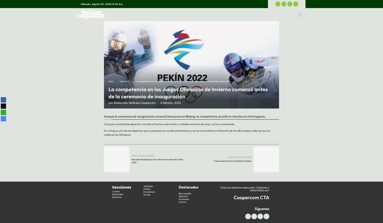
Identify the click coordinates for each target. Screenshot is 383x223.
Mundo (278, 14)
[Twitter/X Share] (3, 106)
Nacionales (117, 194)
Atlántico (183, 196)
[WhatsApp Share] (3, 112)
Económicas (233, 14)
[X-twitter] (283, 4)
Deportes (170, 14)
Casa (110, 81)
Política (211, 14)
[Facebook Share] (3, 100)
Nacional (149, 14)
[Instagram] (295, 4)
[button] (299, 14)
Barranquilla (185, 193)
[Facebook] (277, 4)
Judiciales (191, 14)
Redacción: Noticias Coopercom (135, 103)
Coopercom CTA (251, 197)
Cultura (182, 202)
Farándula (184, 199)
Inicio (116, 14)
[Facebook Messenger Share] (3, 118)
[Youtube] (289, 4)
